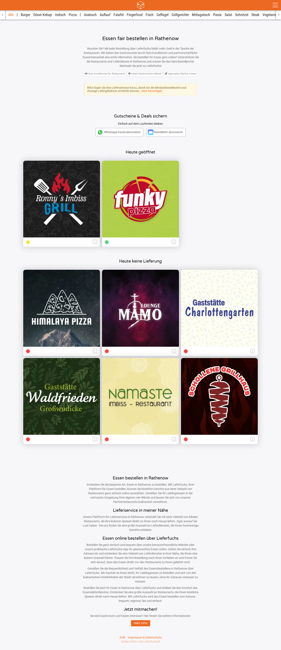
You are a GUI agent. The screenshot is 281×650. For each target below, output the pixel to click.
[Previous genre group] (2, 15)
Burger (25, 15)
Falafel (119, 15)
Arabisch (90, 15)
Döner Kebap (42, 15)
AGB (122, 637)
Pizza (73, 15)
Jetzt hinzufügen (151, 91)
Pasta (217, 15)
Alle (11, 15)
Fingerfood (135, 15)
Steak (255, 15)
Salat (228, 15)
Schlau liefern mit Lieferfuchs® (140, 641)
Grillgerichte (180, 15)
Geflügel (162, 15)
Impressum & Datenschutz (145, 637)
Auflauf (105, 15)
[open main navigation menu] (275, 5)
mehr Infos (140, 623)
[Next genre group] (278, 15)
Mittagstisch (201, 15)
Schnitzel (241, 15)
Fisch (149, 15)
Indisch (60, 15)
